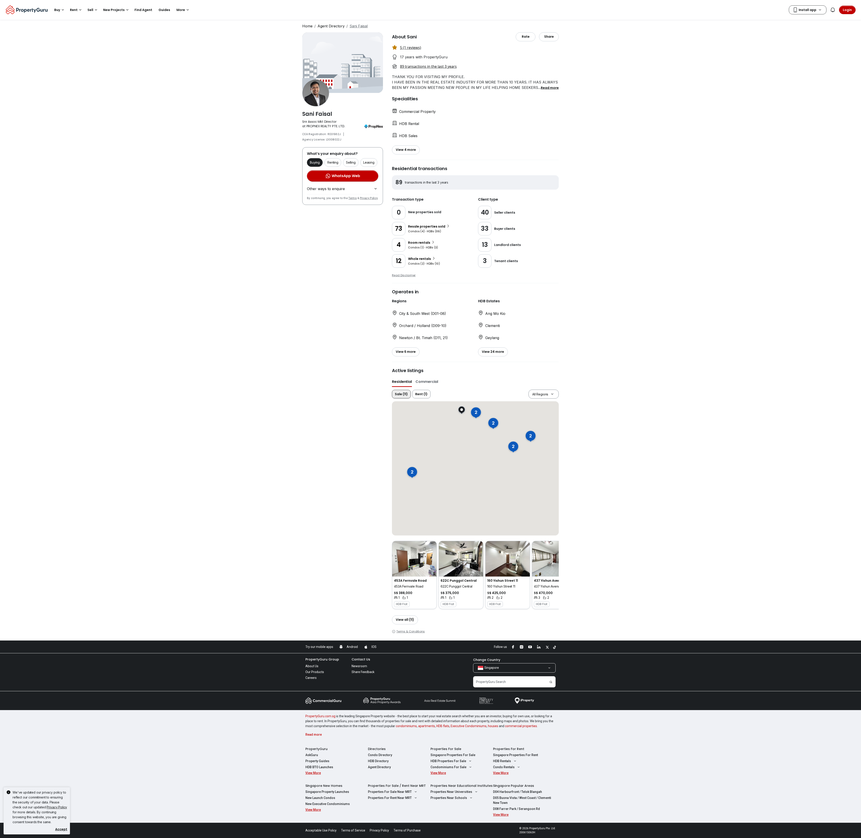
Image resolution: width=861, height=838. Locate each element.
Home (307, 26)
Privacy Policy (369, 198)
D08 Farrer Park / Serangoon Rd (516, 809)
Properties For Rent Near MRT (390, 798)
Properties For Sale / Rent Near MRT (397, 785)
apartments (426, 726)
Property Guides (317, 761)
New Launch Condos (320, 798)
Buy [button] (57, 10)
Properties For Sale (445, 749)
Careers (311, 678)
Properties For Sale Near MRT (390, 792)
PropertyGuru (316, 749)
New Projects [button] (114, 10)
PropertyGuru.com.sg (320, 716)
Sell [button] (90, 10)
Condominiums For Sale (448, 767)
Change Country (486, 660)
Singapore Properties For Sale (452, 755)
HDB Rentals (502, 761)
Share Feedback (363, 672)
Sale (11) (401, 394)
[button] (550, 87)
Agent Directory (331, 26)
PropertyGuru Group (322, 659)
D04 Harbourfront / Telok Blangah (517, 792)
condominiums (406, 726)
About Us (311, 666)
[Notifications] (832, 9)
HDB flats (442, 726)
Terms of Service (353, 830)
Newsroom (359, 666)
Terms (352, 198)
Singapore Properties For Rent (515, 755)
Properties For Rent (508, 749)
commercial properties (521, 726)
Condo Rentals (504, 767)
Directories (377, 749)
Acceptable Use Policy (321, 830)
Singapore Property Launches (327, 792)
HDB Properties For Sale (448, 761)
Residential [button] (402, 381)
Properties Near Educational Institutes (461, 785)
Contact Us (361, 659)
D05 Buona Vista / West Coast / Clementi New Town (522, 800)
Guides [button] (164, 10)
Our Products (314, 672)
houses (493, 726)
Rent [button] (74, 10)
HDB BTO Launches (319, 767)
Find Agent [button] (143, 10)
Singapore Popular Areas (513, 785)
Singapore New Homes (323, 785)
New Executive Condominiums (327, 804)
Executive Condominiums (469, 726)
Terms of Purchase (407, 830)
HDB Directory (378, 761)
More (180, 10)
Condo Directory (380, 755)
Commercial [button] (426, 381)
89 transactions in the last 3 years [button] (428, 66)
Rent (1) (421, 394)
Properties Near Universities (451, 792)
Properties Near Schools (448, 798)
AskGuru (311, 755)
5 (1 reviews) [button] (410, 47)
